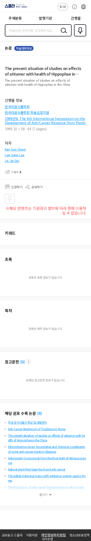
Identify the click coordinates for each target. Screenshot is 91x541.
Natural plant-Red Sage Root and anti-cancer (36, 469)
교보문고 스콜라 (12, 535)
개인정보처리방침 (53, 534)
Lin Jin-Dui (12, 160)
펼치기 (43, 494)
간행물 (76, 18)
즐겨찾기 (79, 35)
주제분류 (15, 18)
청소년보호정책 (79, 535)
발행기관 (45, 18)
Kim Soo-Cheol (15, 149)
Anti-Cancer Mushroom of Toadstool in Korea (36, 429)
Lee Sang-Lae (15, 155)
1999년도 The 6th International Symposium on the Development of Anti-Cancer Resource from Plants (45, 120)
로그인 (63, 6)
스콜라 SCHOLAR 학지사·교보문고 (15, 7)
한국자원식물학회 (17, 106)
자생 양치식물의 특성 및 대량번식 (27, 422)
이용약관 (32, 535)
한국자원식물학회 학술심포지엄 (27, 112)
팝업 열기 (28, 361)
